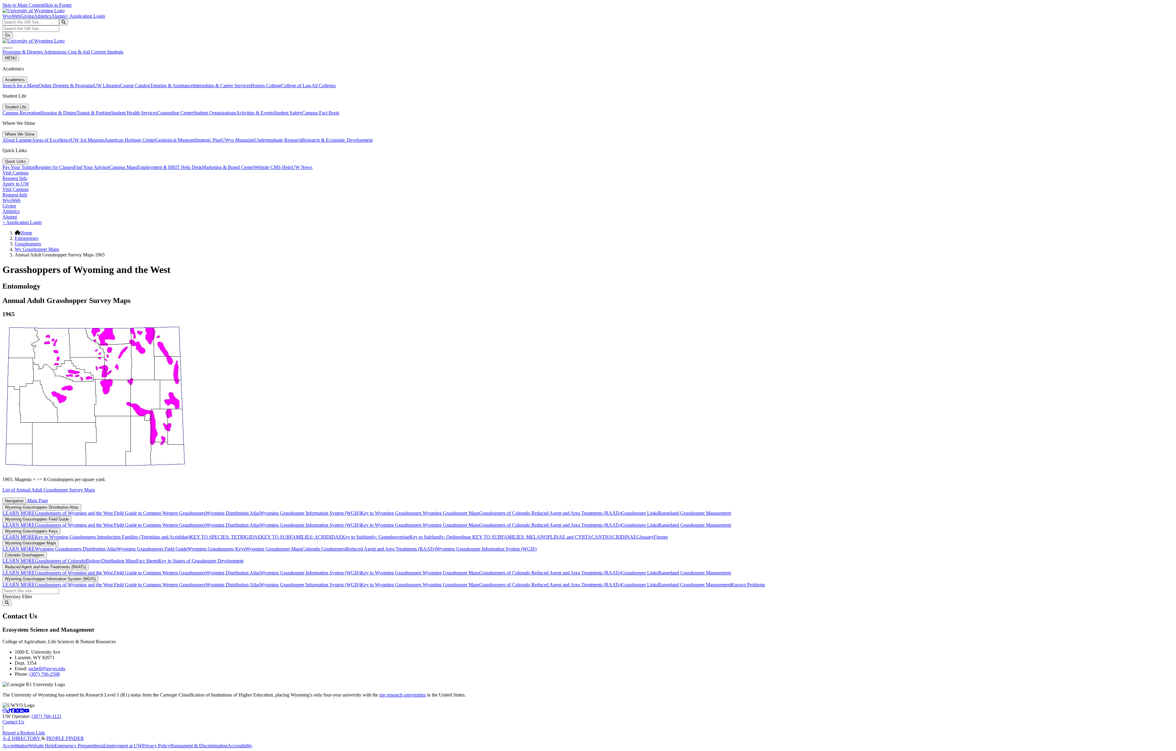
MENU (11, 58)
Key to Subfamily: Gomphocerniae (375, 537)
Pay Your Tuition (18, 167)
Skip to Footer (58, 5)
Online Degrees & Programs (66, 85)
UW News (302, 167)
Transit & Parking (94, 112)
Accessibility (240, 745)
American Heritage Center (129, 140)
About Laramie (17, 140)
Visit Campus (15, 172)
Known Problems (748, 584)
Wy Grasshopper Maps (37, 249)
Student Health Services (134, 112)
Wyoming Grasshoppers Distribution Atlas (42, 507)
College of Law (296, 85)
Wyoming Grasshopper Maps (451, 513)
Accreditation (15, 745)
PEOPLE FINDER (65, 738)
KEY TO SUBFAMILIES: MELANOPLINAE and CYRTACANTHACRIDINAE (553, 537)
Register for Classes (54, 167)
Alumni (58, 16)
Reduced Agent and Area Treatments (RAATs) (576, 513)
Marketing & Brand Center (228, 167)
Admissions (56, 51)
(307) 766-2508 (44, 674)
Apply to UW (15, 183)
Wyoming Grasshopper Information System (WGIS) (310, 513)
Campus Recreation (21, 112)
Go (7, 35)
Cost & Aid (79, 51)
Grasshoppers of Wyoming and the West (74, 513)
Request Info (14, 178)
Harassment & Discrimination (199, 745)
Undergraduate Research (278, 140)
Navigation (14, 501)
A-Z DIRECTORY (21, 738)
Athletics (42, 16)
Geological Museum (174, 140)
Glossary (645, 537)
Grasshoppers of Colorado (505, 513)
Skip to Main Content (23, 5)
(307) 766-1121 (47, 716)
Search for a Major (20, 85)
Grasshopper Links (639, 513)
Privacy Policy (156, 745)
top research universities (402, 694)
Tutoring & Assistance (171, 85)
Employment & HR (156, 167)
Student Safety (288, 112)
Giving (27, 16)
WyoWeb (11, 16)
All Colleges (323, 85)
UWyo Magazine (237, 140)
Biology (93, 560)
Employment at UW (122, 745)
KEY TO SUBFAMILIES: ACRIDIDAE (301, 537)
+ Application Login (85, 16)
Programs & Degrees (23, 51)
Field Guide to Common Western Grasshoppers (159, 513)
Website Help (41, 745)
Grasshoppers (28, 243)
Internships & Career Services (222, 85)
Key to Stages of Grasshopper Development (200, 560)
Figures (661, 537)
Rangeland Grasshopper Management (694, 513)
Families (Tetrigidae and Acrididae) (155, 537)
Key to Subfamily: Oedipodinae (440, 537)
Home (26, 232)
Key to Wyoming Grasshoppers (391, 513)
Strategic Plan (207, 140)
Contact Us (13, 721)
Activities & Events (255, 112)
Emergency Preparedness (79, 745)
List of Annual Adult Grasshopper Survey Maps (48, 489)
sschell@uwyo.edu (46, 668)
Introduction (109, 537)
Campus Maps (123, 167)
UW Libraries (106, 85)
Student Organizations (214, 112)
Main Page (37, 500)
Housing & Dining (58, 112)
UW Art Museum (87, 140)
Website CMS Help (273, 167)
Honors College (266, 85)
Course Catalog (135, 85)
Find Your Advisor (91, 167)
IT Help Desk (188, 167)
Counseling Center (175, 112)
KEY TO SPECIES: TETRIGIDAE (225, 537)
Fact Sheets (147, 560)
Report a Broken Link (23, 732)
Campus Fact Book (320, 112)
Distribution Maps (118, 560)
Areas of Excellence (51, 140)
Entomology (27, 238)
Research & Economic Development (337, 140)
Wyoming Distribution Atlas (232, 513)
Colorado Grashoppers (324, 548)
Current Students (107, 51)
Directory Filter (17, 596)
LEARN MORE (18, 513)
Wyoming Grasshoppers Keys (31, 531)
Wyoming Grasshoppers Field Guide (37, 519)
